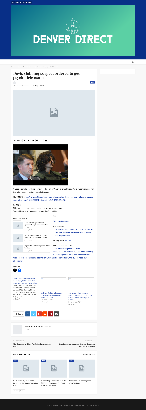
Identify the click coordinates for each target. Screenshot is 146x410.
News (92, 82)
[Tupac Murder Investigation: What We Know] (18, 248)
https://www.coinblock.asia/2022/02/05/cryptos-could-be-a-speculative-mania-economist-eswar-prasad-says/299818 (73, 232)
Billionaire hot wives (61, 221)
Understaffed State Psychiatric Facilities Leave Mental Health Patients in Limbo (52, 295)
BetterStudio (94, 405)
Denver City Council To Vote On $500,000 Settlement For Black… (36, 236)
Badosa (68, 240)
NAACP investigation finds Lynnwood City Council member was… (36, 225)
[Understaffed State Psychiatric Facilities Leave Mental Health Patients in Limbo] (53, 284)
